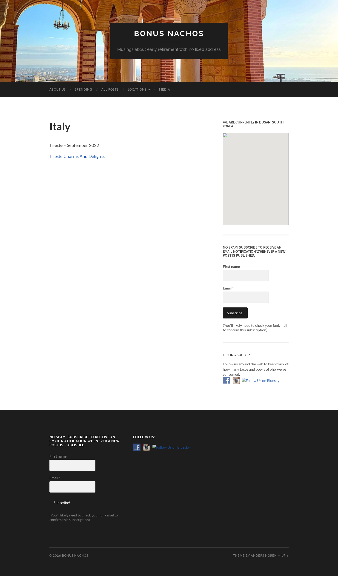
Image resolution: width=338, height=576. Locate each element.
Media (164, 89)
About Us (57, 89)
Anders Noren (264, 555)
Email (228, 288)
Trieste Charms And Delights (77, 156)
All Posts (110, 89)
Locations (137, 89)
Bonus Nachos (169, 33)
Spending (83, 89)
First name (231, 266)
